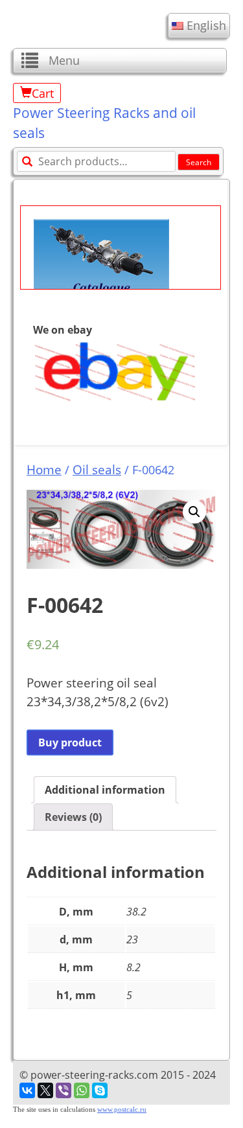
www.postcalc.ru (121, 1109)
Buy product (70, 742)
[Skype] (100, 1090)
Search (198, 162)
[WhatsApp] (81, 1090)
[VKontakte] (27, 1090)
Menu (64, 60)
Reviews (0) (73, 817)
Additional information (105, 790)
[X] (45, 1090)
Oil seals (97, 469)
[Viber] (63, 1090)
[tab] (105, 789)
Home (44, 469)
